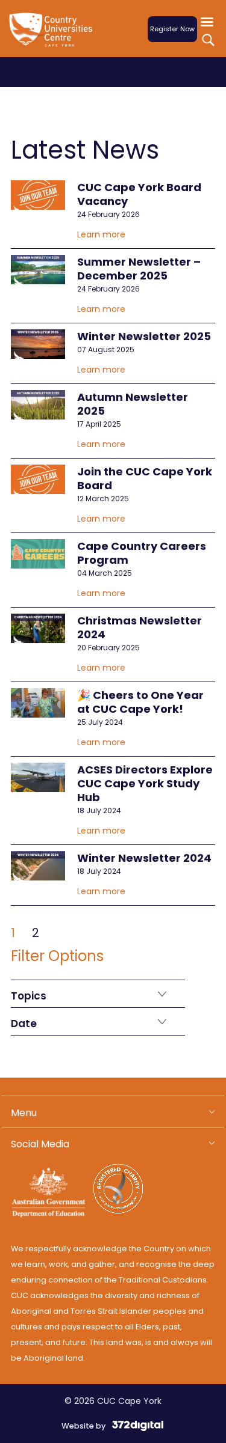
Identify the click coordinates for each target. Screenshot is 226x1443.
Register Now (172, 29)
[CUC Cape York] (53, 37)
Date (24, 1023)
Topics (28, 996)
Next (65, 930)
